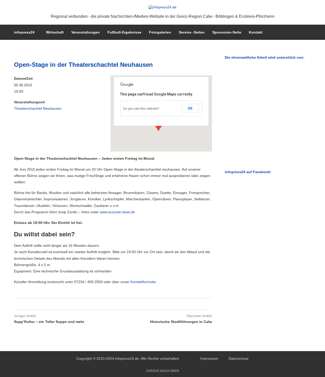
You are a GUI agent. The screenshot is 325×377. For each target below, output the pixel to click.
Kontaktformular (143, 282)
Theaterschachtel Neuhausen (37, 108)
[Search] (308, 32)
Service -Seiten (192, 32)
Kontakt (256, 32)
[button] (158, 126)
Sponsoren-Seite (226, 32)
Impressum (209, 358)
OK (190, 108)
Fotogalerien (160, 32)
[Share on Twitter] (111, 304)
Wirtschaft (55, 32)
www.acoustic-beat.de (117, 212)
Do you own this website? (141, 108)
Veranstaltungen (85, 32)
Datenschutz (239, 358)
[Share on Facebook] (107, 304)
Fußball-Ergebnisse (124, 32)
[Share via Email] (116, 304)
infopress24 (24, 32)
